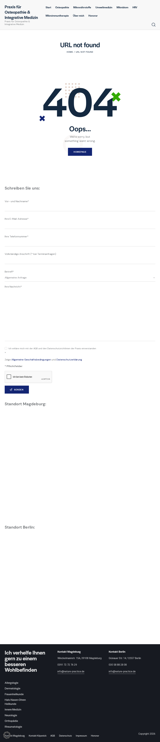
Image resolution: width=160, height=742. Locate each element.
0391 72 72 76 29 (67, 664)
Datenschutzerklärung (69, 359)
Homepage (80, 151)
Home (70, 51)
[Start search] (153, 24)
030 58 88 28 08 (118, 664)
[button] (7, 735)
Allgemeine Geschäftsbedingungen (31, 359)
